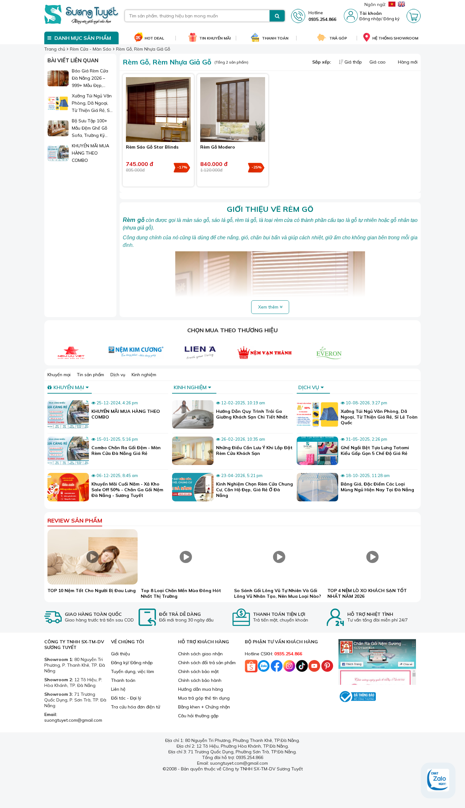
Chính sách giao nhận (200, 654)
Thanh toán (123, 680)
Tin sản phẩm (90, 374)
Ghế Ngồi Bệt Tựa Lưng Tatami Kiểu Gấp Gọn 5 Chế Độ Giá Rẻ (375, 450)
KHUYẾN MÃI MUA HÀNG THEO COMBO (90, 153)
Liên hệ (118, 689)
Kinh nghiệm (144, 374)
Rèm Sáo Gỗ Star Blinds (152, 147)
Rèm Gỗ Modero (217, 147)
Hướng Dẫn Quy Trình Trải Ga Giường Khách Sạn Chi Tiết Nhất (252, 414)
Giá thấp (353, 62)
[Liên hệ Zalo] (438, 780)
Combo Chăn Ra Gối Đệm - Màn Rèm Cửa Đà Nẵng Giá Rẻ (126, 450)
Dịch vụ (117, 374)
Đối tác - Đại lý (126, 698)
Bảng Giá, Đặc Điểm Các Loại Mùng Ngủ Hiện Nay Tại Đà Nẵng (377, 487)
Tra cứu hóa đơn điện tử (135, 707)
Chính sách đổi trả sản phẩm (207, 662)
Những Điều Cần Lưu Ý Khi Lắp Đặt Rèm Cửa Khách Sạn (254, 450)
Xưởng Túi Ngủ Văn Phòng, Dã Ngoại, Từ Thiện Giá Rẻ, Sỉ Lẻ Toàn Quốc (92, 103)
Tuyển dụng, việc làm (132, 671)
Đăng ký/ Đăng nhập (132, 662)
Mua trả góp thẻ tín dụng (204, 698)
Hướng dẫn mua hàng (200, 689)
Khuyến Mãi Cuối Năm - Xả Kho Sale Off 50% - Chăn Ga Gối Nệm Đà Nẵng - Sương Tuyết (127, 489)
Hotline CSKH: (273, 654)
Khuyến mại (59, 374)
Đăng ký (391, 18)
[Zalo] (263, 668)
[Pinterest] (327, 668)
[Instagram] (289, 668)
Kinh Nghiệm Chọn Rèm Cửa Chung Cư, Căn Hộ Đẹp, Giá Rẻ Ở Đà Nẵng (254, 489)
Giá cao (378, 62)
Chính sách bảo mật (198, 671)
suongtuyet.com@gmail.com (73, 720)
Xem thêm (269, 307)
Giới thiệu (120, 654)
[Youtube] (314, 668)
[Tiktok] (301, 668)
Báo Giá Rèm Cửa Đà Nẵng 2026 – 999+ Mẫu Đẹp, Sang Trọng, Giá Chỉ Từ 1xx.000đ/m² (92, 78)
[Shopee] (251, 668)
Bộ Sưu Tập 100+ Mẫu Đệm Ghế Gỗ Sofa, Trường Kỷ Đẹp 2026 (89, 128)
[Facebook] (276, 668)
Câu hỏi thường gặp (198, 716)
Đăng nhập (370, 18)
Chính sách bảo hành (199, 680)
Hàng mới (407, 62)
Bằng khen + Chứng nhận (204, 707)
